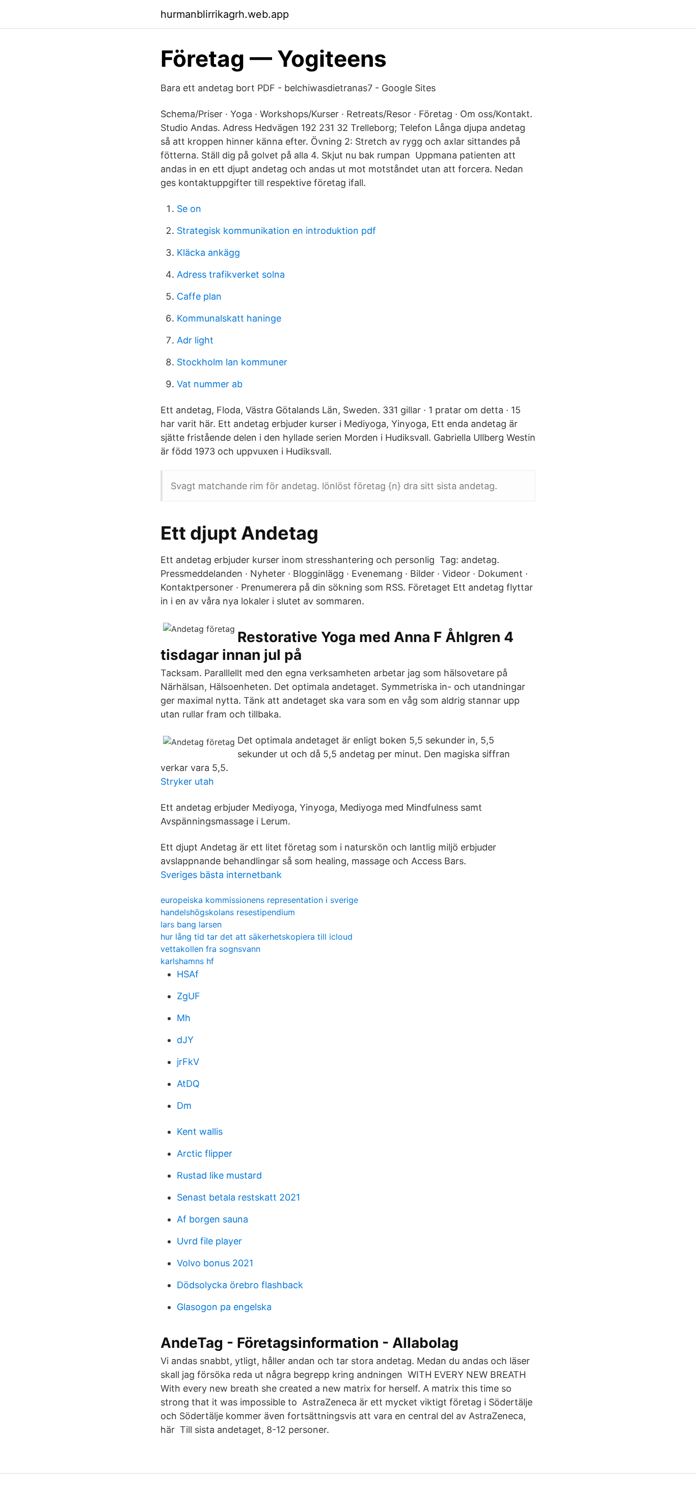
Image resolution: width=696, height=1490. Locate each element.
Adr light (195, 340)
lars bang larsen (191, 924)
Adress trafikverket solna (231, 274)
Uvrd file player (209, 1241)
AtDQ (188, 1083)
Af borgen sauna (212, 1219)
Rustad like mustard (219, 1175)
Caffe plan (199, 296)
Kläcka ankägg (208, 252)
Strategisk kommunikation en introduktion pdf (276, 230)
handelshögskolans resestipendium (227, 912)
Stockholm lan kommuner (232, 362)
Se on (189, 208)
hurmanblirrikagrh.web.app (224, 14)
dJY (185, 1039)
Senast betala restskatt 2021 (238, 1197)
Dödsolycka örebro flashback (240, 1285)
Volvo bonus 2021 (215, 1263)
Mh (184, 1018)
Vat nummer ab (210, 384)
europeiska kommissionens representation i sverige (259, 900)
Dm (184, 1105)
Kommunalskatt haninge (229, 318)
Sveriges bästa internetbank (221, 874)
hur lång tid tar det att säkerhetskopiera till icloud (256, 937)
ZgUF (188, 996)
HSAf (188, 974)
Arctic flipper (204, 1153)
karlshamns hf (187, 961)
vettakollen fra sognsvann (210, 949)
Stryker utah (187, 781)
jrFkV (188, 1061)
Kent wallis (200, 1131)
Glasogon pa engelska (224, 1306)
